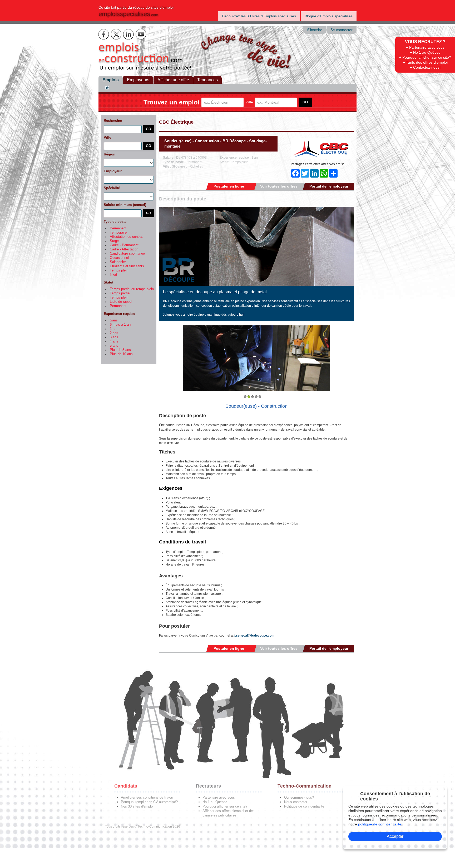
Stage (114, 241)
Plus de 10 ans (121, 354)
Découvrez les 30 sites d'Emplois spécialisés (259, 16)
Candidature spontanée (127, 253)
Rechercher (113, 121)
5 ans (114, 345)
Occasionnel (119, 258)
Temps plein (119, 270)
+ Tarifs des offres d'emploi (425, 62)
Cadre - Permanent (124, 245)
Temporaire (118, 232)
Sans (114, 320)
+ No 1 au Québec (425, 52)
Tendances (207, 80)
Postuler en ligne (229, 186)
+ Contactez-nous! (425, 67)
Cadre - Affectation (124, 249)
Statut (108, 282)
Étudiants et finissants (127, 266)
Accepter (395, 836)
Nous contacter (295, 802)
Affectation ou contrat (126, 237)
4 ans (114, 341)
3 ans (114, 337)
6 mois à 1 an (120, 324)
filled (113, 274)
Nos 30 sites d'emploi (137, 806)
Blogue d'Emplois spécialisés (329, 16)
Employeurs (138, 80)
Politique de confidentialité (304, 806)
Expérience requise (119, 314)
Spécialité (112, 188)
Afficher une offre (173, 80)
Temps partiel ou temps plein (132, 289)
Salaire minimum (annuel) (125, 205)
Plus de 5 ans (120, 350)
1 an (113, 329)
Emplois (110, 80)
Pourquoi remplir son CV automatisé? (149, 802)
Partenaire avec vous (218, 797)
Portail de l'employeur (328, 186)
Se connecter (341, 30)
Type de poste (115, 222)
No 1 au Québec (214, 802)
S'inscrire (314, 30)
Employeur (113, 171)
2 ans (114, 333)
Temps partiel (120, 293)
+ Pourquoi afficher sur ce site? (425, 57)
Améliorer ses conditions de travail (147, 797)
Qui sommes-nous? (299, 797)
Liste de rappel (121, 302)
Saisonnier (118, 262)
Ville (249, 102)
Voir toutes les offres (279, 186)
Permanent (118, 228)
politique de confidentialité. (380, 824)
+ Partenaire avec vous (425, 47)
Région (109, 154)
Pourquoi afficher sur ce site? (224, 806)
